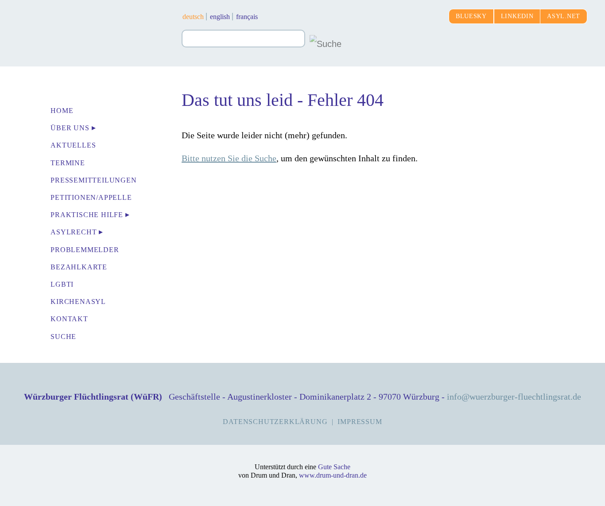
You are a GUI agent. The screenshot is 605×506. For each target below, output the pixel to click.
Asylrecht (73, 232)
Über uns (69, 128)
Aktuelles (73, 145)
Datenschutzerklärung (275, 421)
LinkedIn (517, 16)
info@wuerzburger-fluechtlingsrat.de (514, 396)
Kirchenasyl (78, 301)
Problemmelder (84, 249)
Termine (67, 163)
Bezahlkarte (78, 267)
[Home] (91, 26)
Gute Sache (334, 467)
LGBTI (62, 284)
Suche (63, 336)
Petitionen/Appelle (91, 197)
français (247, 16)
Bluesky (471, 16)
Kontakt (69, 319)
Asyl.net (563, 16)
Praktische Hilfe (86, 214)
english (220, 16)
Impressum (359, 421)
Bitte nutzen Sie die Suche (229, 158)
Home (61, 110)
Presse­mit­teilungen (93, 180)
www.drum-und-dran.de (333, 475)
